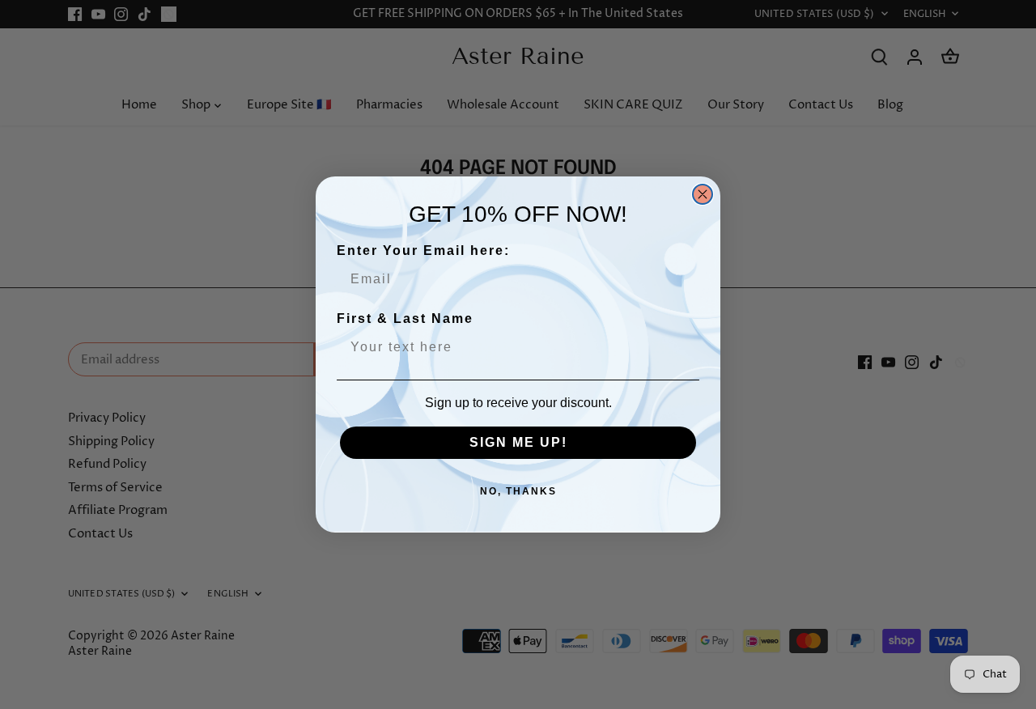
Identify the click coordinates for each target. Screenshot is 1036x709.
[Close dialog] (702, 194)
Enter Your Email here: (423, 250)
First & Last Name (405, 318)
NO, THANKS (518, 491)
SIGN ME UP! (518, 442)
